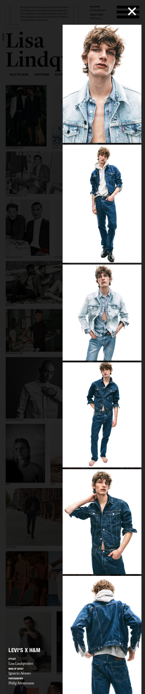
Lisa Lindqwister (20, 663)
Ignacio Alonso (19, 673)
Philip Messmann (21, 683)
